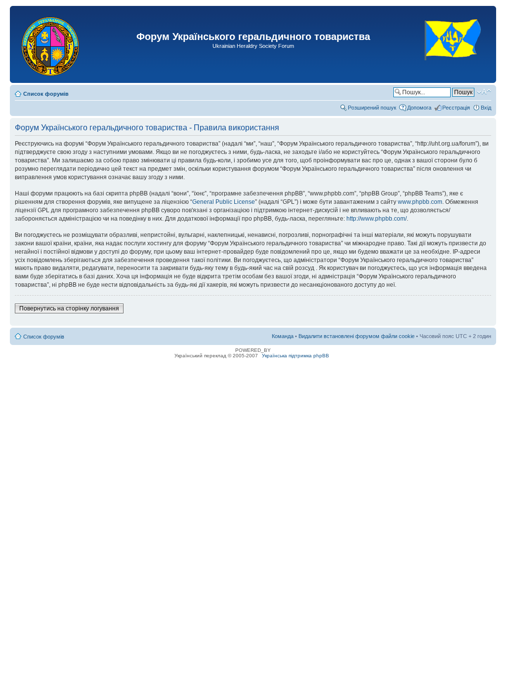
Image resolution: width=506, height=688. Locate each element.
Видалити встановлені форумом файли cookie (356, 336)
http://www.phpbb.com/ (376, 218)
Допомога (419, 108)
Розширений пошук (372, 108)
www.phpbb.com (420, 201)
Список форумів (46, 94)
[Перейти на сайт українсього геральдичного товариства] (453, 69)
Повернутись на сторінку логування (69, 308)
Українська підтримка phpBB (295, 355)
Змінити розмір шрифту (484, 91)
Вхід (486, 108)
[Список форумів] (51, 44)
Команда (283, 336)
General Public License (223, 201)
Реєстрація (456, 108)
